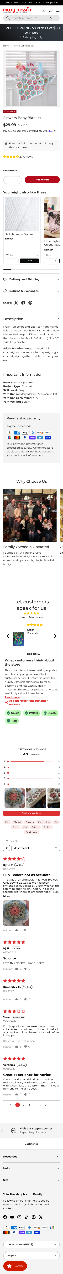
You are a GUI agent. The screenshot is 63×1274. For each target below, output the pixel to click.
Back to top (31, 1143)
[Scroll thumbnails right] (55, 798)
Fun (7, 822)
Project (47, 827)
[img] (31, 613)
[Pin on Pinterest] (30, 302)
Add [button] (29, 260)
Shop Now (52, 2)
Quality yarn (31, 832)
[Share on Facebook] (23, 302)
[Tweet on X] (16, 302)
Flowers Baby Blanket (23, 46)
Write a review (31, 813)
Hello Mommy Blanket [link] (19, 234)
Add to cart (42, 179)
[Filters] (6, 848)
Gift (56, 822)
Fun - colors (44, 822)
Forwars (30, 822)
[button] (51, 18)
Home (6, 46)
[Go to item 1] (15, 798)
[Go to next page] (51, 1105)
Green (15, 827)
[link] (22, 214)
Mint (25, 827)
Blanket (17, 822)
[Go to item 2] (36, 798)
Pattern (35, 827)
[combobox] (31, 18)
